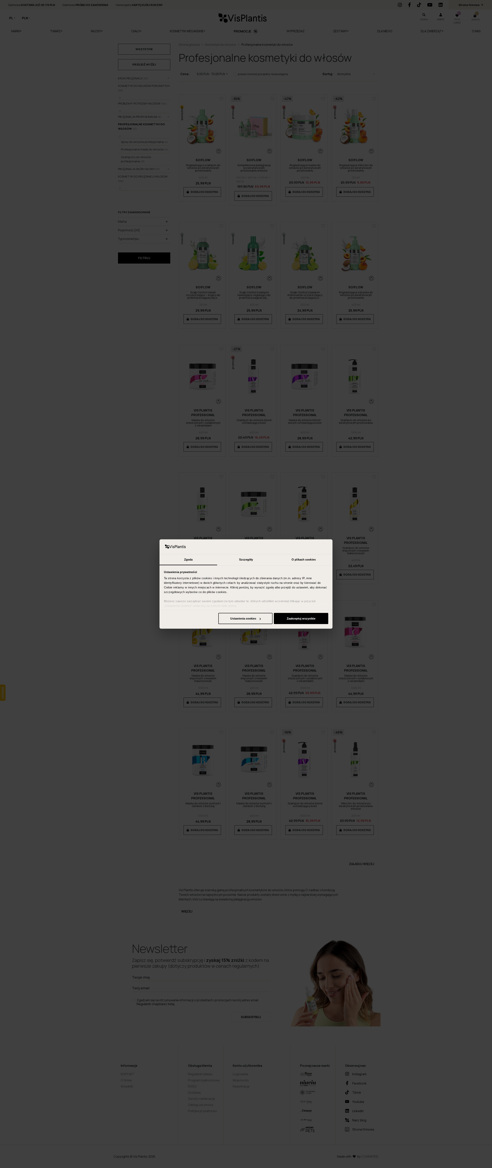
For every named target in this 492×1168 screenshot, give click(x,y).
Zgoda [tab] (188, 559)
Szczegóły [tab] (246, 559)
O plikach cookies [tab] (304, 559)
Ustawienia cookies (243, 618)
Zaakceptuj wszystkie (301, 618)
